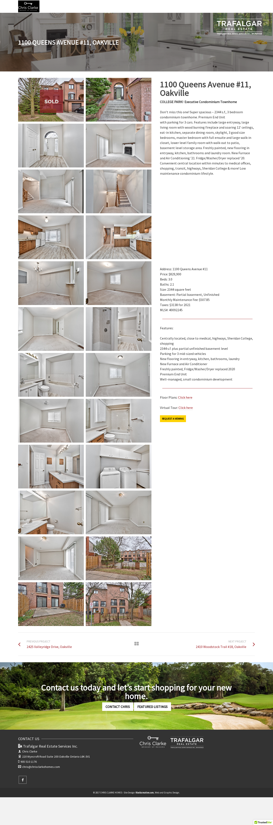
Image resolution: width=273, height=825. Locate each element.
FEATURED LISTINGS (152, 706)
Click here (185, 397)
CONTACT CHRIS (118, 706)
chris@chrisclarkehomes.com (41, 767)
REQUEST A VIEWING (173, 418)
